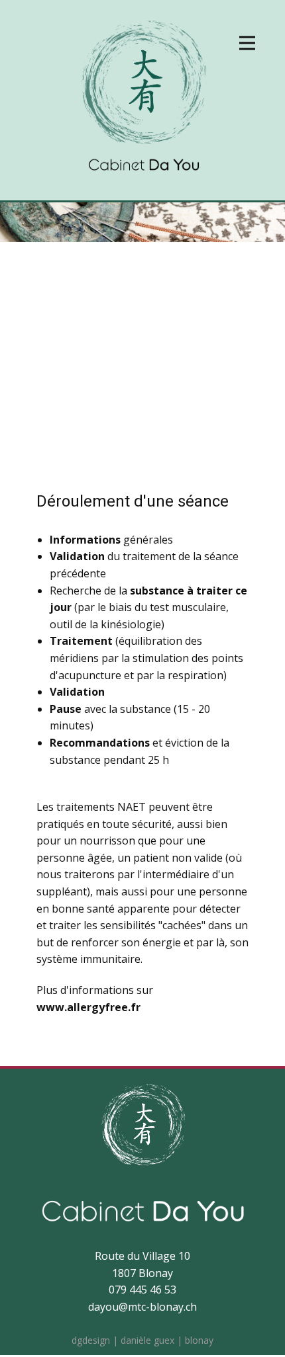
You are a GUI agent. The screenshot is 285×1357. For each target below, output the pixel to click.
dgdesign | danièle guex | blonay (142, 1340)
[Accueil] (143, 102)
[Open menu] (247, 43)
